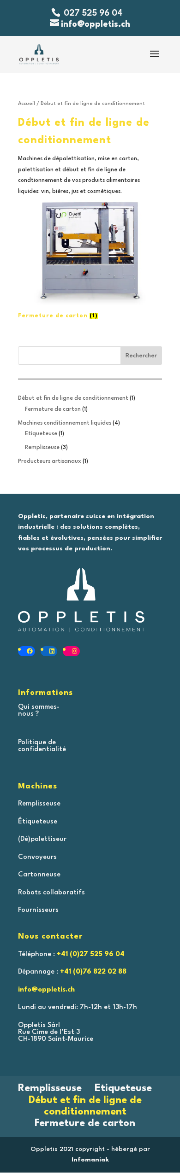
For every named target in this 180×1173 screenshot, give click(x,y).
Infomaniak (90, 1159)
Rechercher (141, 356)
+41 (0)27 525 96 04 (91, 954)
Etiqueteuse (123, 1088)
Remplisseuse (50, 1088)
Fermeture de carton (85, 1123)
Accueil (26, 103)
